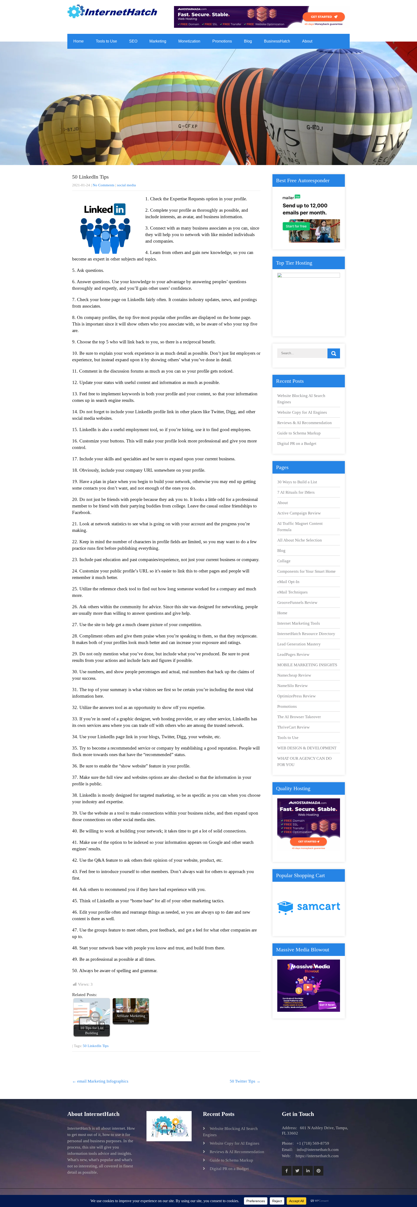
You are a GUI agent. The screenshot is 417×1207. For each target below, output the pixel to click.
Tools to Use (106, 41)
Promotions (222, 41)
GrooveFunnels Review (297, 602)
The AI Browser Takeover (299, 717)
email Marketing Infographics (100, 1081)
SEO (133, 41)
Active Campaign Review (299, 513)
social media (126, 185)
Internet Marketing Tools (298, 623)
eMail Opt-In (288, 581)
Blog (248, 41)
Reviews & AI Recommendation (304, 422)
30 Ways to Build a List (297, 482)
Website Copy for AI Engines (302, 412)
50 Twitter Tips (245, 1081)
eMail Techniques (292, 592)
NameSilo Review (292, 685)
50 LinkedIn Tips (96, 1046)
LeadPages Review (293, 654)
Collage (284, 561)
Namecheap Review (294, 675)
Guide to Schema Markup (299, 433)
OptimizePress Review (296, 696)
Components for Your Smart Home (306, 571)
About (307, 41)
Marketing (157, 41)
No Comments (103, 185)
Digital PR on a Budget (296, 443)
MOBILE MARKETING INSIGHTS (307, 665)
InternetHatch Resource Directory (306, 633)
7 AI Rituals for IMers (296, 492)
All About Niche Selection (299, 540)
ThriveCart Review (293, 727)
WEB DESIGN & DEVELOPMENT (306, 748)
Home (78, 41)
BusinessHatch (277, 41)
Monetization (189, 41)
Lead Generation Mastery (299, 644)
